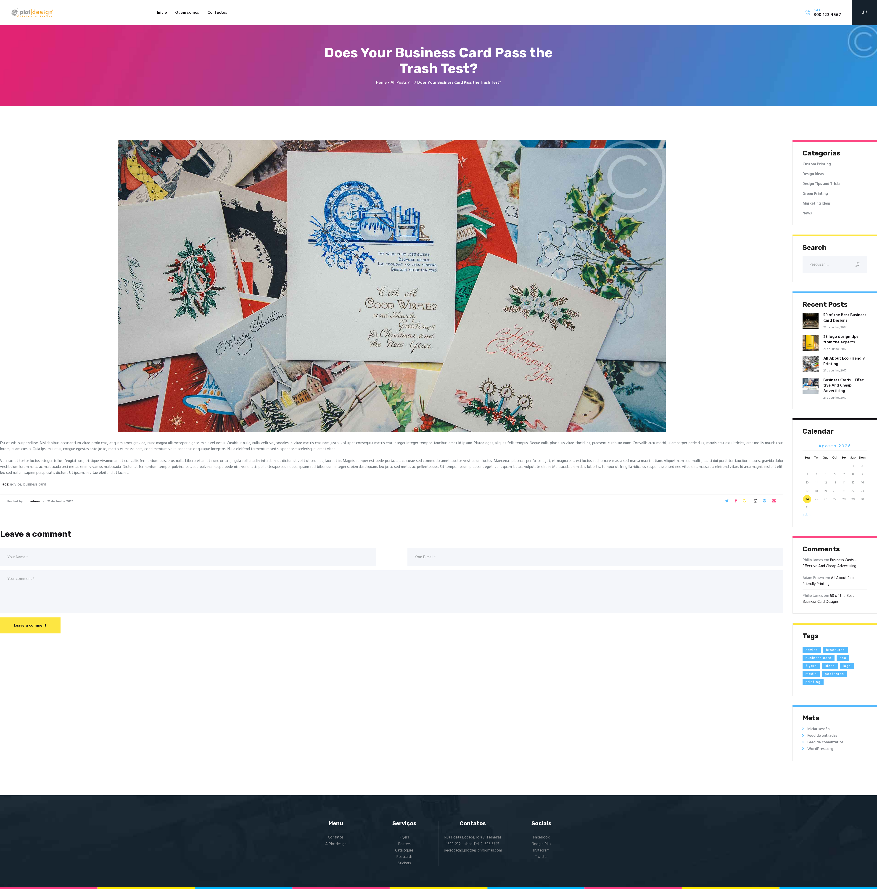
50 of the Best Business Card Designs (844, 317)
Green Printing (815, 194)
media (811, 674)
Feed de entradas (822, 736)
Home (381, 83)
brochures (835, 650)
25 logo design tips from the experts (841, 339)
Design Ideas (813, 174)
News (807, 213)
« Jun (807, 515)
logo (847, 666)
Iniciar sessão (818, 729)
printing (813, 682)
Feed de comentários (825, 742)
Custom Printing (817, 164)
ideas (830, 666)
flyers (811, 666)
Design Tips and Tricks (821, 184)
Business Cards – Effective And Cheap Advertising (844, 386)
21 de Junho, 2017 (60, 501)
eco (843, 658)
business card (34, 484)
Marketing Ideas (817, 203)
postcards (834, 674)
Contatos (335, 837)
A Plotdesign (335, 844)
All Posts (399, 82)
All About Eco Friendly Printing (844, 361)
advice (15, 484)
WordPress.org (820, 749)
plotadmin (32, 501)
